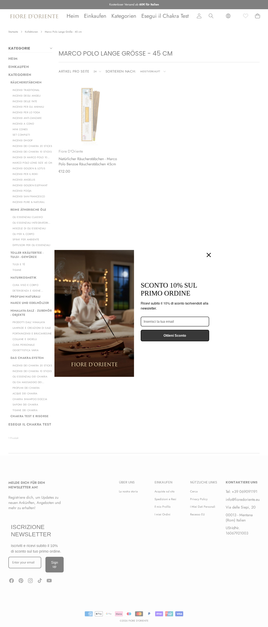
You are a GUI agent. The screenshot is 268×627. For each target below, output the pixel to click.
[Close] (209, 255)
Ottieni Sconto (175, 335)
